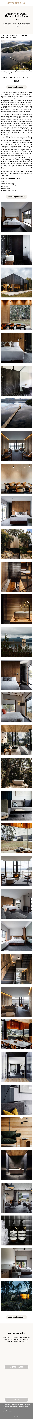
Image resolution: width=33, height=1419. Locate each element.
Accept (16, 1416)
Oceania (4, 36)
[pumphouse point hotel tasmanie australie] (16, 55)
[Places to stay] (16, 3)
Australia (14, 36)
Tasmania (23, 36)
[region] (16, 1411)
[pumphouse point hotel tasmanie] (16, 642)
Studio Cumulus (6, 110)
